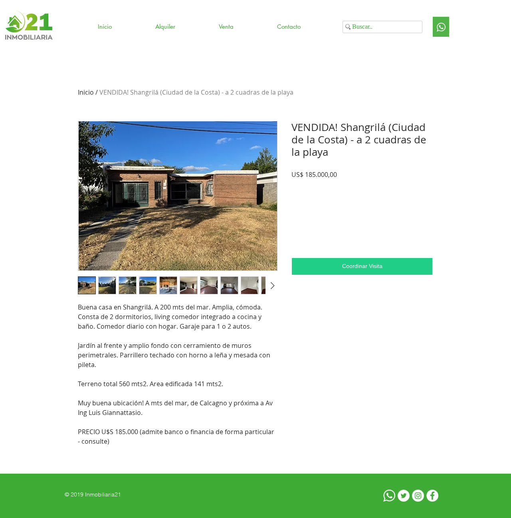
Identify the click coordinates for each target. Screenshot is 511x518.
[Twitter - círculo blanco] (404, 496)
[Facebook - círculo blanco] (432, 496)
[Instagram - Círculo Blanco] (418, 496)
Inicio (86, 92)
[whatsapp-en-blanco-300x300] (389, 496)
